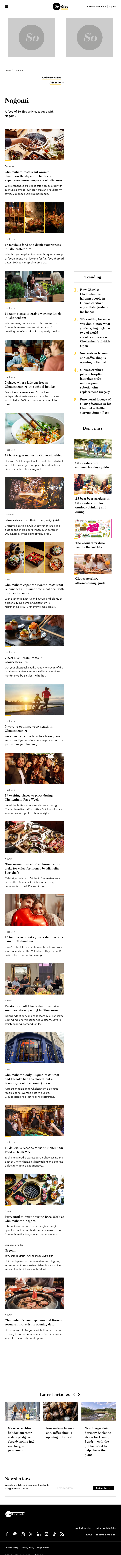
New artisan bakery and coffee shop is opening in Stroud (94, 357)
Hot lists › (10, 239)
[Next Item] (78, 1394)
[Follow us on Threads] (15, 1534)
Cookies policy (11, 1547)
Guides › (9, 514)
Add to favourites (51, 77)
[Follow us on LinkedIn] (38, 1534)
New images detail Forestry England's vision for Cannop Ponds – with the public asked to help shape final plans (98, 1441)
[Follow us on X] (30, 1534)
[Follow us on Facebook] (7, 1534)
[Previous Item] (74, 1394)
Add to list (55, 82)
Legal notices (43, 1547)
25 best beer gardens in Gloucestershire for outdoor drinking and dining (92, 505)
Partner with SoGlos (105, 1527)
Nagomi (10, 1250)
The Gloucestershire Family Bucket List (90, 545)
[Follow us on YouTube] (46, 1534)
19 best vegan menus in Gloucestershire (33, 455)
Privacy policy (27, 1547)
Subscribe (101, 1487)
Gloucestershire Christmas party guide (32, 520)
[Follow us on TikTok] (54, 1534)
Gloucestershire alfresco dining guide (90, 581)
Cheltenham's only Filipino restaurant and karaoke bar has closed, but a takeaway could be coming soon (32, 1079)
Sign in (112, 6)
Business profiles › (15, 1244)
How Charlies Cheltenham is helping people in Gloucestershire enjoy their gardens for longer (94, 300)
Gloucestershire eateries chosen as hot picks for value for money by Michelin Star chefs (32, 868)
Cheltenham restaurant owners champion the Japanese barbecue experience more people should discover (33, 176)
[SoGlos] (60, 6)
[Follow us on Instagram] (22, 1534)
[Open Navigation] (7, 6)
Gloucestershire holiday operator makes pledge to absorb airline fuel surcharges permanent (21, 1439)
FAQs (89, 1534)
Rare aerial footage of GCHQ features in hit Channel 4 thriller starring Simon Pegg (95, 405)
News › (8, 579)
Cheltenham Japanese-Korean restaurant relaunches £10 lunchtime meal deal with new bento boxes (34, 589)
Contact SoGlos (83, 1527)
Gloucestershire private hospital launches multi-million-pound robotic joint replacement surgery (95, 381)
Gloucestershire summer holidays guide (92, 465)
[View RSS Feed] (62, 1534)
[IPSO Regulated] (16, 1513)
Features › (10, 166)
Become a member (96, 6)
